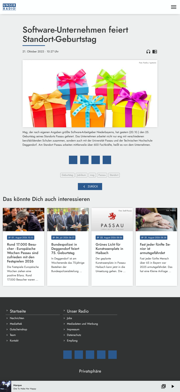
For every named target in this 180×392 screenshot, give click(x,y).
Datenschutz (74, 335)
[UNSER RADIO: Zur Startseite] (86, 7)
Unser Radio (78, 311)
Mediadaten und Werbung (82, 324)
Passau (102, 175)
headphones (148, 51)
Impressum (73, 329)
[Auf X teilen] (84, 160)
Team (13, 335)
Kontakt (14, 341)
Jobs (69, 318)
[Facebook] (79, 354)
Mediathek (16, 324)
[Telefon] (101, 354)
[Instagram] (90, 354)
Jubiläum (81, 175)
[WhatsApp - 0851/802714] (112, 354)
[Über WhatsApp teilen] (95, 160)
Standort (114, 175)
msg (92, 175)
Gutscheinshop (18, 329)
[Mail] (67, 354)
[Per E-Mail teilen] (107, 160)
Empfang (72, 341)
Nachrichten (17, 318)
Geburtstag (67, 175)
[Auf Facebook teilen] (73, 160)
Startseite (18, 311)
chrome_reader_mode (154, 51)
